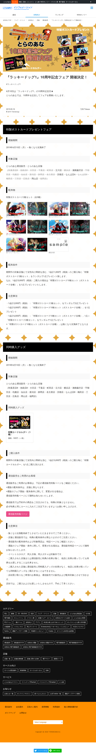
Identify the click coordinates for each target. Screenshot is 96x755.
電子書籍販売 (60, 643)
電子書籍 (62, 2)
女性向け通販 (31, 643)
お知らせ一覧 (8, 694)
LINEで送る (56, 751)
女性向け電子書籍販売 (11, 647)
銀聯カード (57, 659)
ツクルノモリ (18, 627)
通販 (20, 2)
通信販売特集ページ (17, 514)
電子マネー (46, 659)
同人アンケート (32, 627)
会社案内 (19, 707)
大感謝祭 (7, 627)
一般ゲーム (18, 622)
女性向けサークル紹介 (62, 618)
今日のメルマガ (78, 627)
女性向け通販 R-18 (46, 643)
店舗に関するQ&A (33, 659)
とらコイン (30, 2)
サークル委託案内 (10, 670)
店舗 (24, 2)
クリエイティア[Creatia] (47, 682)
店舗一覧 (7, 659)
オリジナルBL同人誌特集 (65, 631)
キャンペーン (18, 618)
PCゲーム (7, 622)
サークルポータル (72, 2)
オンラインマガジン (24, 694)
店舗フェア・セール (45, 618)
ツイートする (42, 751)
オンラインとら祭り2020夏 (76, 622)
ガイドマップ (10, 713)
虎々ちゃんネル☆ (40, 694)
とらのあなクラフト (11, 682)
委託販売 (8, 707)
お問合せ (23, 713)
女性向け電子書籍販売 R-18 (32, 647)
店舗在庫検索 (18, 659)
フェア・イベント (44, 613)
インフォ (15, 2)
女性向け (37, 15)
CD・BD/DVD (22, 613)
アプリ (38, 622)
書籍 (12, 613)
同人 (5, 613)
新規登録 (23, 670)
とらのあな (7, 2)
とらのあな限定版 (76, 613)
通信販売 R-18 (19, 643)
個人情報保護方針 (71, 707)
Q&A (47, 670)
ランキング (59, 15)
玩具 (32, 613)
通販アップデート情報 (19, 631)
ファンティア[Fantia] (29, 682)
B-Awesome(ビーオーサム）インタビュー (55, 627)
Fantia (6, 631)
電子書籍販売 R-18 (75, 643)
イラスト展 (54, 2)
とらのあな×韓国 (79, 618)
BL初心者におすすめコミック (54, 622)
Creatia (50, 631)
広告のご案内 (32, 707)
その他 (88, 613)
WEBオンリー (45, 2)
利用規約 (56, 707)
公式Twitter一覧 (55, 694)
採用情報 (45, 707)
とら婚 (37, 2)
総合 (14, 15)
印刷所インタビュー (38, 631)
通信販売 (63, 613)
